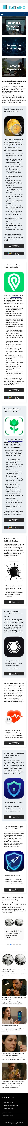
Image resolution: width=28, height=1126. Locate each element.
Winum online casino (8, 1115)
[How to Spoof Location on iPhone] (14, 1016)
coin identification (15, 145)
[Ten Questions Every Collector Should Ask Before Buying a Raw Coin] (14, 988)
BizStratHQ (14, 1123)
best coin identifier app (8, 1108)
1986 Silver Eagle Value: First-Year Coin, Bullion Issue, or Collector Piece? (14, 934)
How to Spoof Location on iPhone (10, 1025)
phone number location (8, 1102)
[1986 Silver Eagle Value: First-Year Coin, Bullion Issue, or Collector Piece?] (14, 960)
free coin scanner (7, 1112)
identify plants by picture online (15, 441)
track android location (16, 297)
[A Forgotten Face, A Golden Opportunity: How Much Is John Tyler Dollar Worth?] (14, 1044)
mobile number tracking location (10, 1105)
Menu (25, 14)
